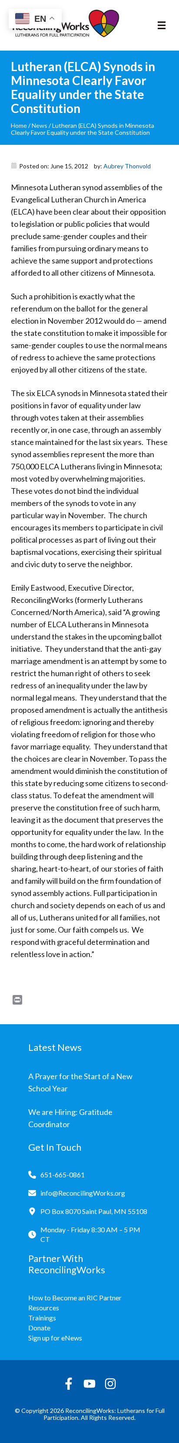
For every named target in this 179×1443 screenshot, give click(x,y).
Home (19, 125)
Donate (39, 1327)
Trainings (42, 1317)
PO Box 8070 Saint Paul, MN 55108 (93, 1211)
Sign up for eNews (55, 1338)
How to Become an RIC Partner (75, 1297)
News (39, 125)
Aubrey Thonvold (127, 166)
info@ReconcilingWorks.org (82, 1193)
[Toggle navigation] (161, 25)
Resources (43, 1307)
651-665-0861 (62, 1174)
